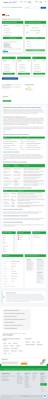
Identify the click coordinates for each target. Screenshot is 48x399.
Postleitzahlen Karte (28, 378)
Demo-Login (41, 2)
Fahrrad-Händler (39, 344)
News (26, 1)
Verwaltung (5, 345)
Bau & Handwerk (6, 348)
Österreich (21, 237)
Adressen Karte (43, 389)
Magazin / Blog (19, 381)
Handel (5, 343)
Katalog (21, 1)
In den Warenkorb (12, 37)
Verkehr (9, 343)
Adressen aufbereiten (20, 378)
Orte (9, 353)
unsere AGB (34, 377)
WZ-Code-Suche (27, 387)
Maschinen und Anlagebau (30, 344)
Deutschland (21, 235)
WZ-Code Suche (19, 382)
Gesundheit (18, 345)
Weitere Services (30, 2)
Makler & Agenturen (14, 348)
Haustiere (20, 350)
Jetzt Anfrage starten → (43, 384)
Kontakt (36, 1)
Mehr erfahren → (28, 301)
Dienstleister (15, 343)
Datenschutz (34, 376)
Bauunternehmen (36, 235)
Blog (45, 391)
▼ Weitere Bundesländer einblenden (10, 78)
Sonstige (8, 7)
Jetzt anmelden (24, 363)
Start (3, 7)
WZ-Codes (42, 391)
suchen (43, 7)
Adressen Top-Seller (20, 377)
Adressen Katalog (19, 376)
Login (45, 1)
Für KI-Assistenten (19, 383)
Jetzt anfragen (5, 51)
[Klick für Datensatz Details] (44, 25)
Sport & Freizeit (6, 350)
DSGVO (34, 378)
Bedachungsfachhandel (36, 237)
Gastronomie (12, 345)
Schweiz (20, 239)
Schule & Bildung (14, 350)
